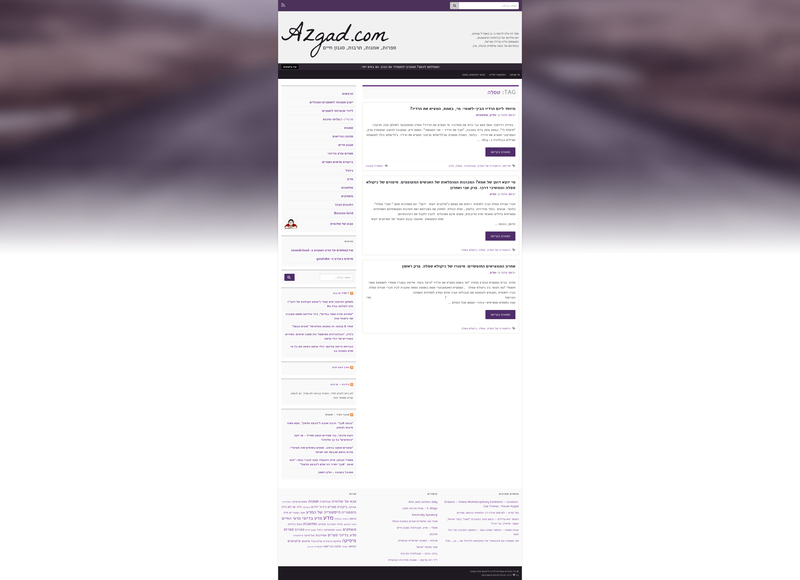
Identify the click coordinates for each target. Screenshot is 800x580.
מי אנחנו (515, 75)
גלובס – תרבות (339, 384)
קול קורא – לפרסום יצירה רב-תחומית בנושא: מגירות (488, 513)
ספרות (299, 529)
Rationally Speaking (425, 515)
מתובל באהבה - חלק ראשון (335, 472)
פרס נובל (316, 541)
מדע (493, 115)
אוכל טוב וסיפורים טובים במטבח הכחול (415, 521)
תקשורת (318, 546)
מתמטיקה (329, 530)
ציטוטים (294, 540)
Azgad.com (334, 37)
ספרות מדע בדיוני (340, 153)
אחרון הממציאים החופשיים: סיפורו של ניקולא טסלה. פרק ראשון (458, 266)
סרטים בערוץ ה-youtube (334, 258)
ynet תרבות (341, 293)
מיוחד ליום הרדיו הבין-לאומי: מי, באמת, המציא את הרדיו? (462, 108)
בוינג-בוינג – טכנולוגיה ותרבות (419, 553)
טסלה (459, 166)
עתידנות (321, 535)
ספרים (333, 535)
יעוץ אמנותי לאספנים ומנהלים (331, 102)
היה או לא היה (291, 506)
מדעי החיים (291, 518)
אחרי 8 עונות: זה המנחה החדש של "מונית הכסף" (322, 326)
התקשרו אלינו (497, 75)
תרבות (310, 546)
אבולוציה (325, 501)
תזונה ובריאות (342, 136)
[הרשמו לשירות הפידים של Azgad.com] (283, 4)
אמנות (348, 128)
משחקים (347, 196)
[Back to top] (9, 570)
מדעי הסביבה (334, 524)
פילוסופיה (298, 535)
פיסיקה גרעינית (332, 541)
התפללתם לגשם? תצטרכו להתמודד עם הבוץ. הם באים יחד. (400, 67)
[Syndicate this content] (351, 293)
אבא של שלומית (341, 224)
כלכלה (337, 518)
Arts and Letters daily (423, 502)
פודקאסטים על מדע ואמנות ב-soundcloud (322, 250)
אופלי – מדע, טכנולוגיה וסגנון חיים (417, 528)
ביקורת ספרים (338, 506)
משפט (339, 529)
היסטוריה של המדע (489, 166)
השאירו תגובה (374, 166)
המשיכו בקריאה (500, 152)
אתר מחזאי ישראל (427, 547)
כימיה (345, 518)
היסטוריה (348, 512)
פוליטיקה (309, 535)
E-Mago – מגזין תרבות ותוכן (420, 508)
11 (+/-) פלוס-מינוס (338, 119)
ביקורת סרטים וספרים (337, 162)
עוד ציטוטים (289, 66)
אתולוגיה (286, 501)
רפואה (352, 546)
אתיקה (352, 507)
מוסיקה (322, 524)
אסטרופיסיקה (299, 502)
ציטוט (306, 541)
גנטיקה (306, 507)
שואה (345, 546)
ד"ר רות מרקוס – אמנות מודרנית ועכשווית (413, 560)
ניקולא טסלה (469, 250)
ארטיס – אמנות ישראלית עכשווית (418, 541)
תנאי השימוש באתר (473, 75)
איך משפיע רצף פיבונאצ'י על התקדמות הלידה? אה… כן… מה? (482, 541)
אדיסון (506, 166)
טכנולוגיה (470, 166)
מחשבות (482, 115)
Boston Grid (343, 213)
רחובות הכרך (344, 204)
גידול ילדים (318, 507)
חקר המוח (299, 512)
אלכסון (434, 534)
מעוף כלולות (295, 524)
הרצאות (347, 93)
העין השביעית (340, 367)
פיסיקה (349, 540)
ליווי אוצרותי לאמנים (337, 110)
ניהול (349, 170)
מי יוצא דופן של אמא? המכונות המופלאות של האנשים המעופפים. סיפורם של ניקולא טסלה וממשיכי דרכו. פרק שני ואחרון (440, 184)
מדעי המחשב (350, 524)
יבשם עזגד (508, 115)
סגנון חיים (345, 145)
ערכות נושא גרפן (490, 575)
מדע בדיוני (312, 518)
